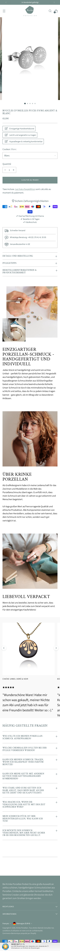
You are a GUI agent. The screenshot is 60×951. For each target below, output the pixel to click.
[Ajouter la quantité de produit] (13, 170)
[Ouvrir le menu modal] (4, 11)
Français (6, 923)
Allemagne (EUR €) (23, 923)
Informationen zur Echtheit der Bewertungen (25, 948)
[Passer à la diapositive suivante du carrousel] (56, 648)
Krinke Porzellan (22, 928)
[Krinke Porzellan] (30, 11)
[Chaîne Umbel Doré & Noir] (29, 649)
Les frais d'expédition (25, 189)
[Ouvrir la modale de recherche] (50, 11)
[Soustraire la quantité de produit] (5, 170)
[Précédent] (6, 2)
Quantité (7, 163)
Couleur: (10, 149)
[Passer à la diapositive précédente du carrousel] (4, 648)
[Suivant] (54, 2)
